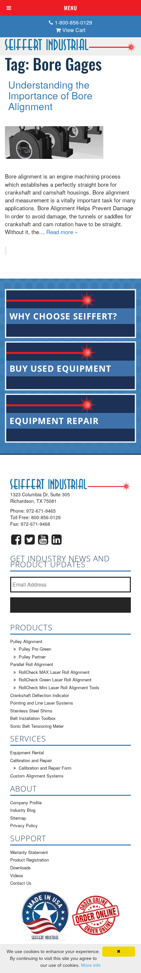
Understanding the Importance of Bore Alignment (50, 95)
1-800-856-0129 (73, 22)
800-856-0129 (46, 517)
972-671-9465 (41, 510)
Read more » (62, 232)
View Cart (73, 30)
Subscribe (70, 604)
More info (91, 965)
